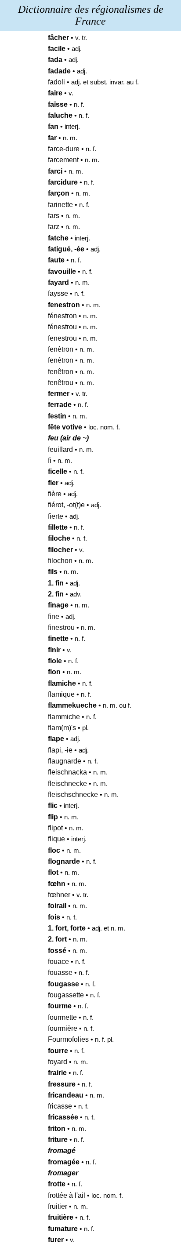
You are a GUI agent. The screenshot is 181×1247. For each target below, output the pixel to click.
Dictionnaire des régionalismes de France (90, 15)
